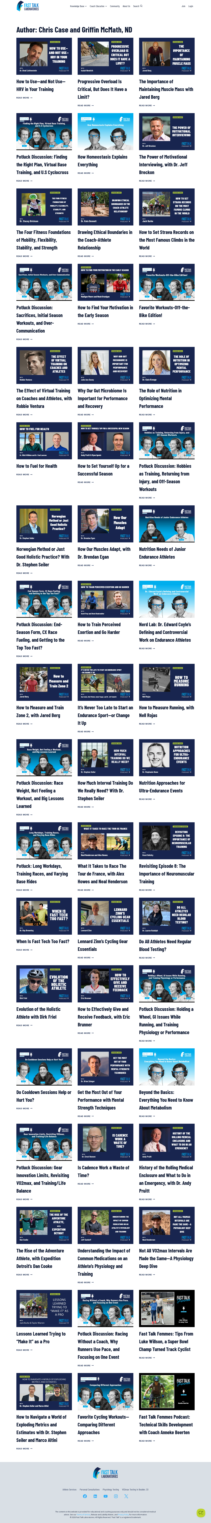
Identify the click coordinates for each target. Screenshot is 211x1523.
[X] (126, 1496)
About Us (126, 6)
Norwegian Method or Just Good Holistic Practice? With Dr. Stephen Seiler (42, 556)
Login (190, 6)
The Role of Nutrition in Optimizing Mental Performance (160, 398)
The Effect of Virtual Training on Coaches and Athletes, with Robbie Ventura (44, 398)
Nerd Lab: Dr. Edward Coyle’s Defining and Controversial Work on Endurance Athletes (165, 632)
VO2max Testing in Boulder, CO (135, 1489)
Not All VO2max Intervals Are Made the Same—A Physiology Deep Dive (166, 1258)
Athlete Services (70, 1489)
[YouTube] (105, 1496)
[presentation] (44, 56)
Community (115, 6)
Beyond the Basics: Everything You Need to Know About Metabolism (166, 1099)
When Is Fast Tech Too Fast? (42, 941)
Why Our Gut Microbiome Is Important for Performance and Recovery (103, 398)
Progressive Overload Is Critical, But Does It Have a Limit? (102, 89)
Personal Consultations (90, 1489)
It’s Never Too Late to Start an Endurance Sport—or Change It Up (105, 715)
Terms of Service (83, 1514)
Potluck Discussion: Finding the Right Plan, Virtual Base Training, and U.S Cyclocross (42, 164)
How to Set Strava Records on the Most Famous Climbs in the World (167, 239)
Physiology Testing (111, 1489)
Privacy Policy (123, 1514)
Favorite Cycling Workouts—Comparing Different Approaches (103, 1424)
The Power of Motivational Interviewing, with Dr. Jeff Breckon (163, 164)
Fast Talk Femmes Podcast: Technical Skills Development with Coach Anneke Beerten (166, 1424)
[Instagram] (116, 1496)
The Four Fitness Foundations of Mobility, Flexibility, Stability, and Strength (43, 239)
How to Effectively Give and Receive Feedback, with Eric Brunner (104, 1016)
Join (183, 6)
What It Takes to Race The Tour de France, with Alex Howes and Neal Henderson (102, 873)
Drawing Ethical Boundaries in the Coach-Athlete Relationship (105, 239)
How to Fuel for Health (36, 466)
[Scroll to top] (204, 1508)
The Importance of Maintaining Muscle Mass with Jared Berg (166, 89)
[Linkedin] (95, 1496)
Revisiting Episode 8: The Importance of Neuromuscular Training (166, 873)
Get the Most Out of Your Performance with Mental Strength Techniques (101, 1099)
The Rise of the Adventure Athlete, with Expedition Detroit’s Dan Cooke (40, 1258)
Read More (24, 97)
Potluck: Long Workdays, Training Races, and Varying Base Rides (42, 873)
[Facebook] (85, 1496)
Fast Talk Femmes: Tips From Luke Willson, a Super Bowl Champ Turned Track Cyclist (166, 1341)
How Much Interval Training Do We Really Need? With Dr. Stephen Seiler (105, 790)
